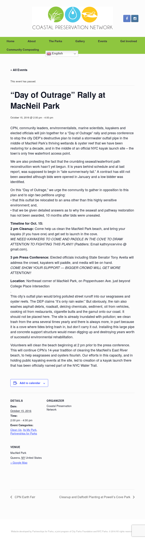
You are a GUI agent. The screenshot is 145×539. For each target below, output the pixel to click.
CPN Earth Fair (24, 497)
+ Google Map (18, 462)
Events (102, 41)
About (32, 41)
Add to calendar (30, 383)
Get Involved (128, 41)
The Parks (55, 41)
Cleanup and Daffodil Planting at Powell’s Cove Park (95, 497)
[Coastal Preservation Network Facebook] (126, 18)
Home (10, 41)
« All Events (18, 70)
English (57, 53)
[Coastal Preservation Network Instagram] (134, 18)
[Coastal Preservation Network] (72, 18)
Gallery (80, 41)
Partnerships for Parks (23, 433)
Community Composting (23, 49)
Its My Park (29, 430)
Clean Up (16, 430)
